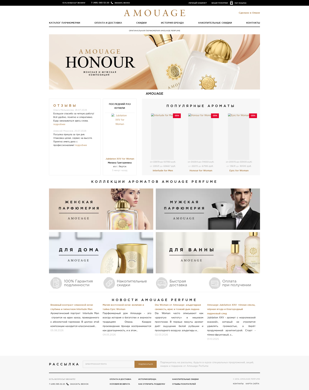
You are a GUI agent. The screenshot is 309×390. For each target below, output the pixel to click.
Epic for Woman (239, 170)
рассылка (64, 364)
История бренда (172, 22)
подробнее (59, 124)
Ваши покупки (220, 3)
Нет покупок (240, 3)
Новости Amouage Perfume (154, 300)
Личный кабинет (197, 3)
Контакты (253, 22)
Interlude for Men (163, 170)
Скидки (141, 22)
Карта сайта (252, 384)
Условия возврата (120, 384)
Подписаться (145, 364)
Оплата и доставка (108, 22)
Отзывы (65, 105)
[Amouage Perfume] (154, 12)
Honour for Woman (201, 170)
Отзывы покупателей (184, 384)
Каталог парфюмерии (64, 22)
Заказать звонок (122, 3)
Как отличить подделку (151, 384)
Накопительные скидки (215, 22)
